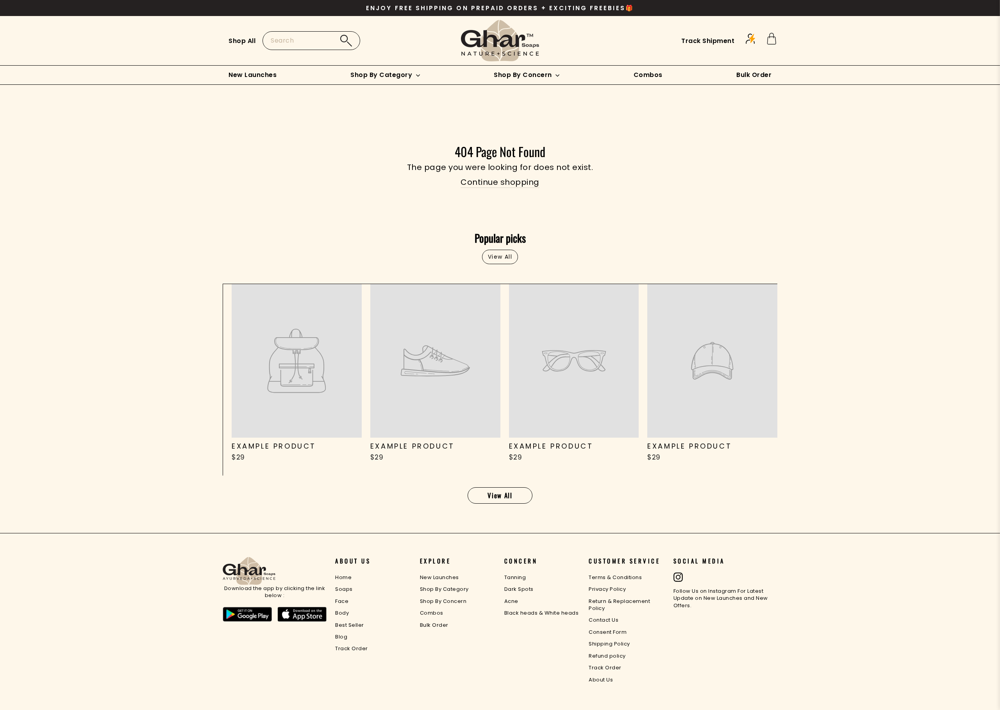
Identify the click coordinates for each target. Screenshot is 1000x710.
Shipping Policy (609, 643)
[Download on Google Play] (247, 614)
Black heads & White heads (541, 613)
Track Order (351, 648)
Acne (511, 601)
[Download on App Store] (302, 614)
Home (343, 577)
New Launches (253, 74)
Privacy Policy (607, 589)
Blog (341, 636)
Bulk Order (753, 74)
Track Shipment (707, 40)
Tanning (515, 577)
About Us (601, 679)
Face (341, 601)
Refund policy (607, 656)
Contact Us (603, 620)
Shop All (242, 40)
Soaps (344, 589)
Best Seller (349, 625)
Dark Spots (519, 589)
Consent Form (608, 632)
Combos (648, 74)
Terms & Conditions (615, 577)
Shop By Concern (524, 74)
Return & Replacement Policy (619, 604)
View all (500, 257)
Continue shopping (500, 182)
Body (342, 613)
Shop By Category (382, 74)
